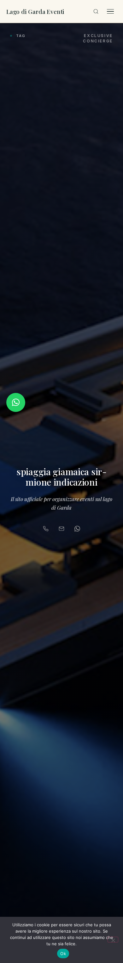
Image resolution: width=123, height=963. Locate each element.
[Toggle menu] (110, 11)
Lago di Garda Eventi (35, 11)
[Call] (46, 529)
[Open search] (96, 11)
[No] (113, 939)
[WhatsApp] (77, 529)
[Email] (61, 529)
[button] (15, 402)
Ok (63, 953)
